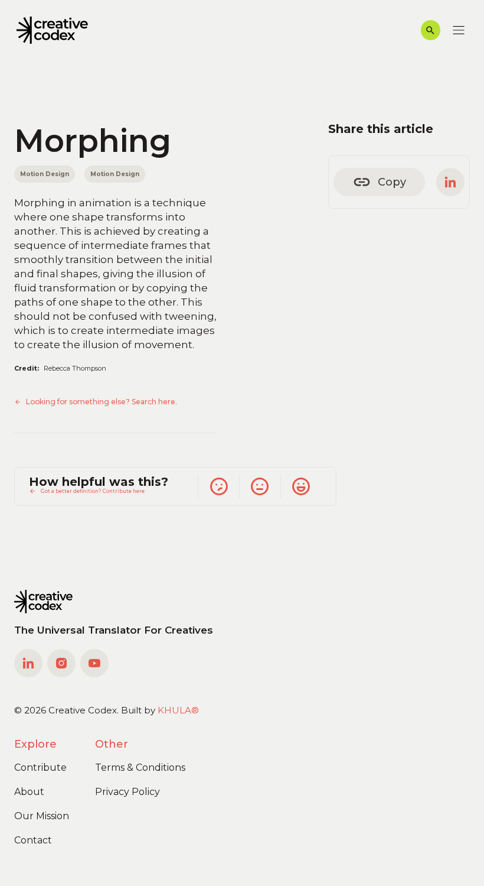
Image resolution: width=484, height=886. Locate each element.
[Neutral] (259, 486)
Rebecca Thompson (75, 368)
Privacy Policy (127, 791)
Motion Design (44, 173)
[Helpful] (301, 486)
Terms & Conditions (140, 767)
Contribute (40, 767)
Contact (33, 840)
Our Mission (41, 816)
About (29, 791)
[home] (52, 30)
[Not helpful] (218, 486)
